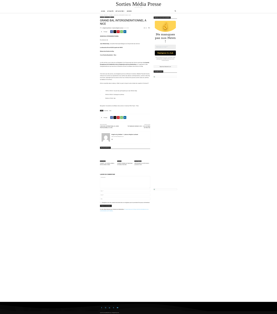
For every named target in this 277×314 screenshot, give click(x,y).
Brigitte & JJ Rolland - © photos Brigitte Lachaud (113, 27)
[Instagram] (105, 307)
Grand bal (106, 110)
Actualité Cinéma (158, 71)
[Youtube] (117, 307)
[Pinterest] (118, 31)
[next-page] (103, 168)
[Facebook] (111, 31)
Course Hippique (138, 161)
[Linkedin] (124, 31)
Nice (110, 110)
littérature (106, 15)
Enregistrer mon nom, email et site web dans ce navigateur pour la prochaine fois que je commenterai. (126, 202)
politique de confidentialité (163, 59)
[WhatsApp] (121, 31)
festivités (112, 17)
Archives (129, 11)
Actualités (110, 11)
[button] (175, 11)
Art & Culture (119, 11)
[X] (114, 31)
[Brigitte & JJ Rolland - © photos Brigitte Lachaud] (101, 28)
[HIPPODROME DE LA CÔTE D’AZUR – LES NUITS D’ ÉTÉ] (142, 156)
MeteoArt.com (168, 66)
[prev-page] (101, 168)
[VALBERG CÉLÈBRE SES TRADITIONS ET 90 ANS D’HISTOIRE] (125, 156)
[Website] (112, 139)
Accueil (103, 11)
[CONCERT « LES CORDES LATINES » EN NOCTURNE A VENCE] (108, 156)
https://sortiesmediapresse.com (118, 136)
